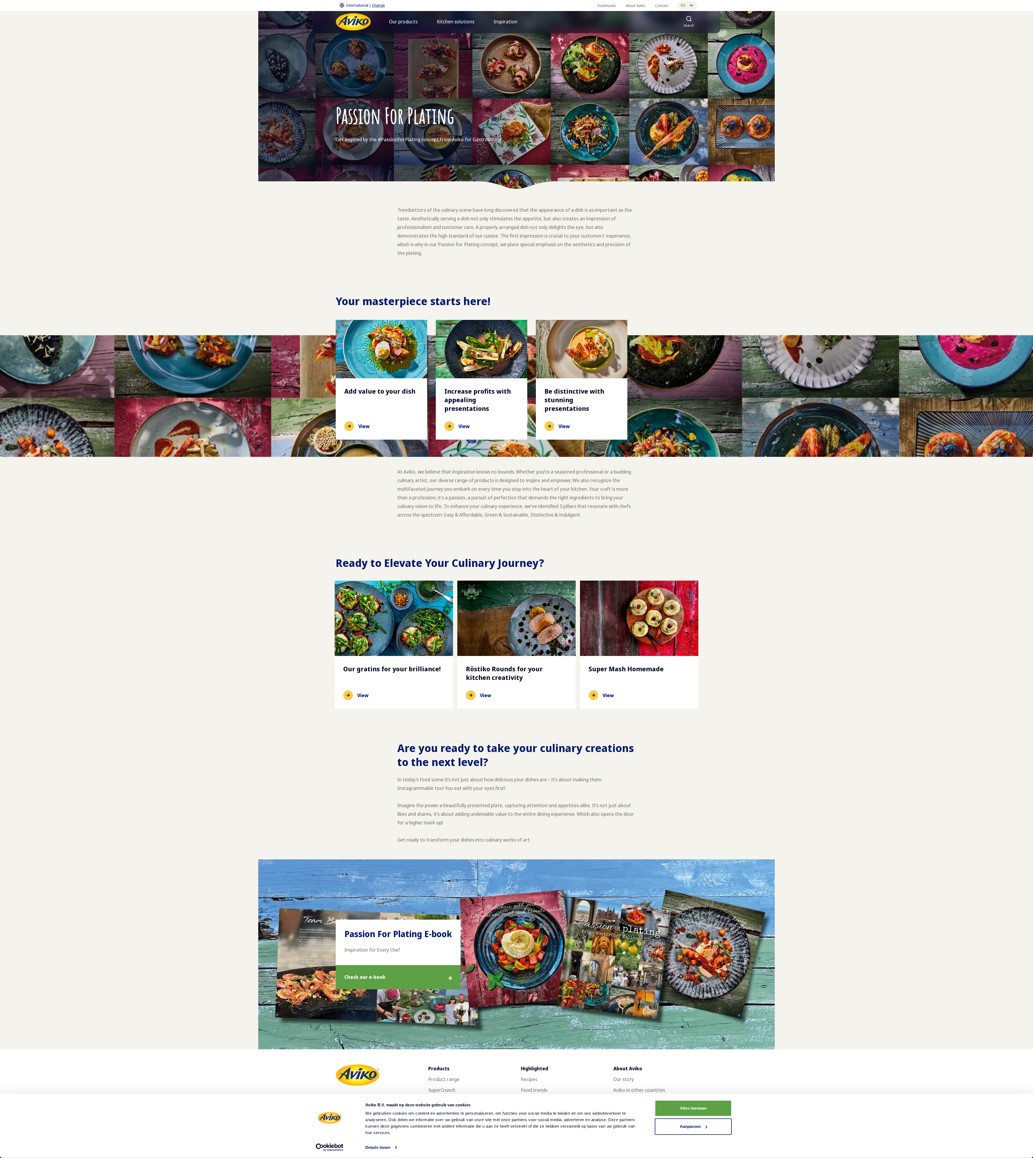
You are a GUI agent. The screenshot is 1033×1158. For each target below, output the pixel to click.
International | (365, 5)
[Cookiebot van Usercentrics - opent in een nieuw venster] (329, 1147)
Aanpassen (690, 1126)
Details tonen (377, 1147)
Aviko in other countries (639, 1090)
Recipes (529, 1079)
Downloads (606, 5)
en (683, 5)
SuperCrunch (441, 1090)
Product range (443, 1079)
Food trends (534, 1090)
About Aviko (635, 5)
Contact (661, 5)
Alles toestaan (693, 1108)
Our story (623, 1079)
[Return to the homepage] (353, 22)
